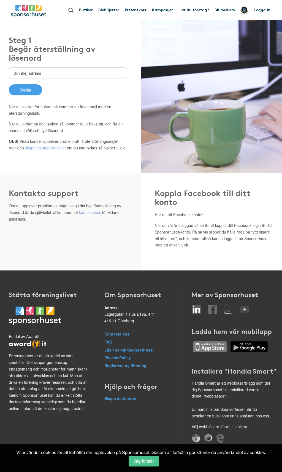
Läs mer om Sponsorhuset (129, 350)
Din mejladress (27, 73)
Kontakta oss (116, 334)
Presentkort (136, 9)
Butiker (86, 9)
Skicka (25, 90)
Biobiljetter (108, 9)
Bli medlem (225, 9)
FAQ (108, 342)
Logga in (262, 9)
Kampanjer (162, 9)
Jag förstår (144, 461)
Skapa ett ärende (120, 398)
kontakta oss (90, 212)
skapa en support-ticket (45, 148)
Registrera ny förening (125, 365)
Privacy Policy (117, 357)
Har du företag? (193, 9)
